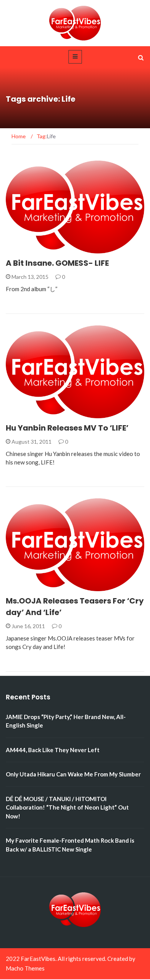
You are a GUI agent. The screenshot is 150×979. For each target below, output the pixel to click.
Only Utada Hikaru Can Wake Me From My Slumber (73, 774)
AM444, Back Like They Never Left (53, 749)
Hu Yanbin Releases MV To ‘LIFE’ (67, 427)
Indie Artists (34, 249)
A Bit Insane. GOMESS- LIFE (57, 263)
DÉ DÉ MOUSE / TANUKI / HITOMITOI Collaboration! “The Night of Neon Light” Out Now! (67, 807)
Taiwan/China (35, 414)
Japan (24, 586)
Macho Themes (25, 968)
